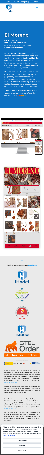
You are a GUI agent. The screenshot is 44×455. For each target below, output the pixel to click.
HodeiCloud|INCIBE (10, 382)
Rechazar (22, 445)
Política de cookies (9, 435)
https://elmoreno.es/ (15, 48)
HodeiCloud (32, 265)
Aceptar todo (22, 440)
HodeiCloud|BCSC (10, 408)
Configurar (22, 450)
